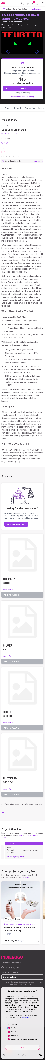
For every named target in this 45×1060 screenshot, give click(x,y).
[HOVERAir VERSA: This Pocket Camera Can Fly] (21, 900)
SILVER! (8, 645)
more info (5, 133)
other (5, 152)
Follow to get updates (15, 856)
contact (14, 133)
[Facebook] (3, 967)
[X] (6, 967)
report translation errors (22, 984)
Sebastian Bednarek (13, 22)
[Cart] (28, 3)
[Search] (22, 3)
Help (20, 835)
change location (34, 9)
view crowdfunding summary (22, 97)
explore (26, 877)
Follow (22, 88)
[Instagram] (14, 967)
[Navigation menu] (42, 3)
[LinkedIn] (18, 967)
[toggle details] (39, 943)
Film (4, 142)
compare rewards (15, 524)
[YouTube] (10, 967)
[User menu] (38, 3)
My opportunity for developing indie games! (21, 16)
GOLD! (7, 712)
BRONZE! (9, 579)
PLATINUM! (10, 778)
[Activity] (33, 3)
